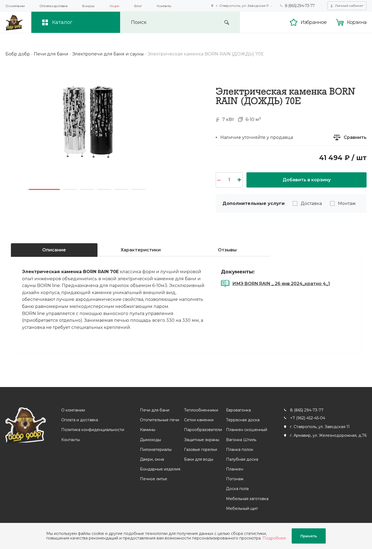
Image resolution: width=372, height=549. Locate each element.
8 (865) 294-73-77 (300, 5)
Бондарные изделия (160, 469)
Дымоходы (150, 439)
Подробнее (274, 538)
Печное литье (153, 478)
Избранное (314, 22)
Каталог (62, 22)
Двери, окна (152, 459)
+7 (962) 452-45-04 (307, 418)
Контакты (164, 6)
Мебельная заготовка (247, 498)
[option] (87, 121)
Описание (54, 249)
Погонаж (234, 478)
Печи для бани (154, 410)
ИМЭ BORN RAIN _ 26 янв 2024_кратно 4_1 (281, 283)
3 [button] (87, 189)
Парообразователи (203, 429)
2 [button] (70, 189)
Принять (308, 536)
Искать (226, 22)
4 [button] (104, 189)
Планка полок (239, 449)
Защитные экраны (201, 439)
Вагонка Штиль (241, 439)
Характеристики (141, 249)
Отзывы (227, 249)
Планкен (234, 469)
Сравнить (355, 137)
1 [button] (44, 189)
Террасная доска (243, 419)
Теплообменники (201, 410)
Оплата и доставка (53, 6)
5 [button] (121, 189)
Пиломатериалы (156, 449)
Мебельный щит (242, 508)
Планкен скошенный (246, 429)
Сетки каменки (199, 419)
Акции (114, 6)
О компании (15, 6)
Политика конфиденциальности (92, 429)
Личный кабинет (349, 6)
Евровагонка (238, 410)
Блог (138, 6)
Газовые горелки (200, 449)
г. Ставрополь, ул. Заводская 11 (242, 6)
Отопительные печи (159, 419)
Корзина (357, 22)
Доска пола (237, 488)
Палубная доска (242, 459)
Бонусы (88, 6)
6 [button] (138, 189)
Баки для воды (198, 459)
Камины (147, 429)
